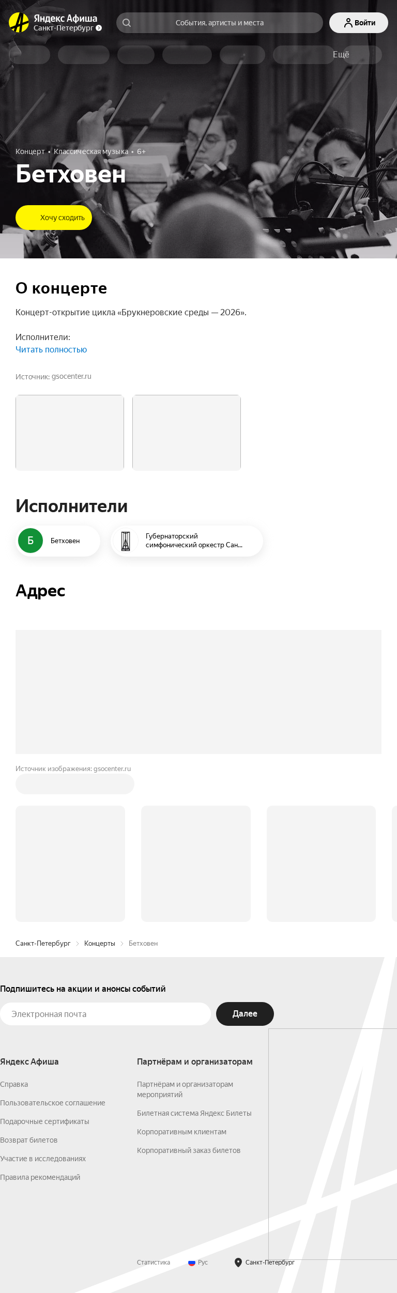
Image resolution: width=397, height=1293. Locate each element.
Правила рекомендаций (40, 1177)
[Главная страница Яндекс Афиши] (19, 22)
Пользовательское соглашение (52, 1103)
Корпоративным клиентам (181, 1132)
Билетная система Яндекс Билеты (194, 1113)
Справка (14, 1084)
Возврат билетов (29, 1140)
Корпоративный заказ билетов (189, 1150)
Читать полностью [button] (51, 350)
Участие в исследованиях (43, 1159)
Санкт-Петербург (43, 943)
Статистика (153, 1262)
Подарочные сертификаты (44, 1121)
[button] (341, 54)
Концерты (99, 943)
